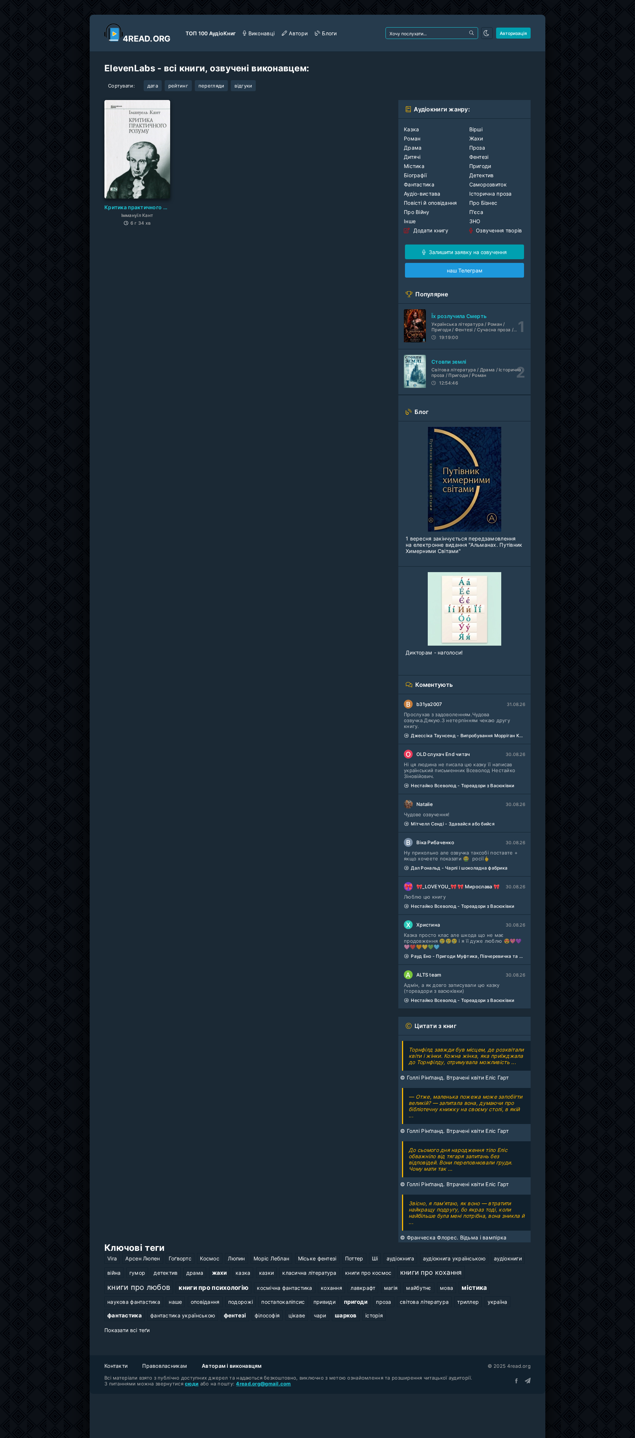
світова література (424, 1302)
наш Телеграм (464, 270)
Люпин (236, 1258)
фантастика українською (182, 1315)
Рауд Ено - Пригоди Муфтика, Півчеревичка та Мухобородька (468, 956)
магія (391, 1288)
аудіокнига (401, 1258)
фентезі (235, 1315)
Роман (412, 138)
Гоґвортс (180, 1258)
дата (152, 86)
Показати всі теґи (127, 1330)
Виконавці (261, 33)
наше (175, 1302)
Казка (411, 129)
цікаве (296, 1315)
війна (114, 1273)
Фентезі (479, 157)
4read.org (147, 38)
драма (194, 1273)
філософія (267, 1315)
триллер (468, 1302)
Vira (112, 1258)
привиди (324, 1302)
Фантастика (419, 184)
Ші (375, 1258)
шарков (346, 1315)
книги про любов (138, 1287)
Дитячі (412, 157)
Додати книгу (430, 230)
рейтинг (178, 86)
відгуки (243, 86)
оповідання (205, 1302)
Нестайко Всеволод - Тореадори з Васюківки (462, 785)
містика (474, 1287)
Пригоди (480, 166)
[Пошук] (472, 33)
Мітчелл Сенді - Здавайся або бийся (453, 824)
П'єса (476, 212)
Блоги (329, 33)
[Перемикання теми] (486, 33)
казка (243, 1273)
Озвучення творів (498, 230)
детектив (165, 1273)
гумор (137, 1273)
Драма (412, 147)
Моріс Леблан (271, 1258)
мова (446, 1288)
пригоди (355, 1301)
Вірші (475, 129)
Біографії (415, 175)
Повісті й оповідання (430, 203)
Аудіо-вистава (422, 193)
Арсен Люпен (142, 1258)
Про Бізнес (483, 203)
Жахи (476, 138)
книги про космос (368, 1273)
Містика (414, 166)
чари (320, 1315)
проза (383, 1302)
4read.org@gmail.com (263, 1384)
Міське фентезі (317, 1258)
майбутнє (418, 1288)
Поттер (354, 1258)
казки (266, 1273)
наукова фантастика (133, 1302)
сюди (191, 1384)
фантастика (124, 1315)
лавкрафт (363, 1288)
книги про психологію (213, 1287)
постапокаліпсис (283, 1302)
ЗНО (475, 221)
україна (497, 1302)
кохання (331, 1288)
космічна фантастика (284, 1288)
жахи (219, 1272)
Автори (298, 33)
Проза (477, 147)
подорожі (240, 1302)
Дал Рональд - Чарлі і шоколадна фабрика (459, 868)
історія (374, 1315)
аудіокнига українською (454, 1258)
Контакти (116, 1366)
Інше (410, 221)
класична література (309, 1273)
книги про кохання (431, 1272)
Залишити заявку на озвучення (467, 252)
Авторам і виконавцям (232, 1366)
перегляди (211, 86)
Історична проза (490, 193)
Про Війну (417, 212)
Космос (209, 1258)
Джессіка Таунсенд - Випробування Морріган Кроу (468, 735)
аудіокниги (508, 1258)
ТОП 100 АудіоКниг (211, 33)
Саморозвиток (488, 184)
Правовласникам (164, 1366)
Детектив (481, 175)
